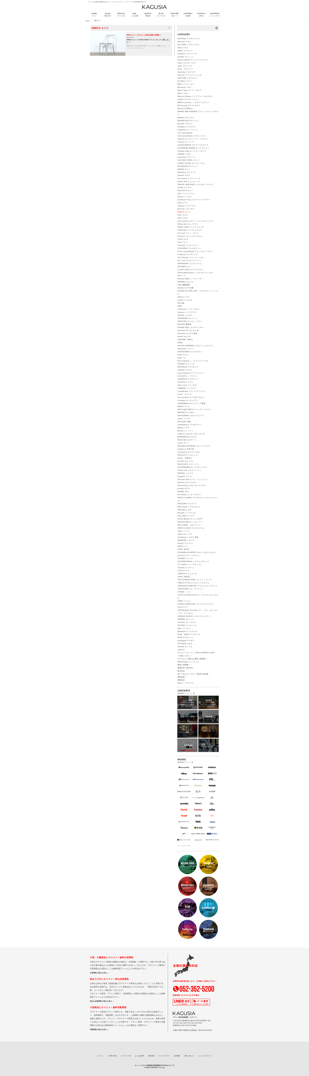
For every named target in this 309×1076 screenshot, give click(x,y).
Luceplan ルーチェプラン (188, 400)
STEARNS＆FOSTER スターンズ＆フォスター (197, 552)
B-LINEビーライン (185, 81)
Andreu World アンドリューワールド (193, 60)
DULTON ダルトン (185, 190)
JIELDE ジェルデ (185, 315)
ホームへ (100, 1056)
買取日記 (181, 680)
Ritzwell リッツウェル (187, 513)
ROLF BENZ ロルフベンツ (189, 525)
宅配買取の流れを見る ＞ (99, 1029)
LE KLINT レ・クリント (187, 376)
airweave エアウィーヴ (187, 54)
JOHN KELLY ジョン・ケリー (190, 321)
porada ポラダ (184, 488)
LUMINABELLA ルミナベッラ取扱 (191, 403)
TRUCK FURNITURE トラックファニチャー (196, 604)
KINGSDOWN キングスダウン (190, 352)
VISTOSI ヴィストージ (187, 625)
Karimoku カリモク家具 (187, 333)
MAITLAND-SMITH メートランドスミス (194, 409)
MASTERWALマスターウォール (191, 416)
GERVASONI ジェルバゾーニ (190, 263)
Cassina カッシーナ (186, 142)
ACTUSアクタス (184, 42)
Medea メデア (184, 428)
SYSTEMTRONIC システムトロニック (193, 561)
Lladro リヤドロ (185, 394)
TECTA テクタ (184, 571)
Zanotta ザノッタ (185, 647)
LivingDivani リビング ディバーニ (192, 391)
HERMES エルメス (185, 282)
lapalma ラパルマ (185, 370)
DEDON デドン (184, 169)
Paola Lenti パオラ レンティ (189, 470)
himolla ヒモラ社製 (185, 288)
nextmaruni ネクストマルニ (189, 452)
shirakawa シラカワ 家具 (188, 537)
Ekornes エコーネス (186, 209)
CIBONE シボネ (184, 154)
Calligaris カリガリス (186, 127)
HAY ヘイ (181, 276)
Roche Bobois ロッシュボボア (190, 519)
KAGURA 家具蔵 (184, 324)
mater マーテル (184, 419)
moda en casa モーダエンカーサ (191, 434)
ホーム (88, 20)
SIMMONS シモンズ (186, 540)
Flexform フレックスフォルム (190, 236)
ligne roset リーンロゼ (187, 385)
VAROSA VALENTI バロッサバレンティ (194, 616)
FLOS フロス (183, 239)
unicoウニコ (183, 607)
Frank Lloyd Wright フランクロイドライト (195, 251)
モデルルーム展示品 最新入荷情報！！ (193, 659)
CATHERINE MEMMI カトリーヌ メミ (193, 148)
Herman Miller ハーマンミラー (190, 279)
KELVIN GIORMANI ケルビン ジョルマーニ (196, 346)
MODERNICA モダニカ (187, 437)
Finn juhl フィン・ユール (188, 233)
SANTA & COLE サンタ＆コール (191, 528)
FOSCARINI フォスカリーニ (189, 248)
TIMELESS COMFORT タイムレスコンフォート (198, 586)
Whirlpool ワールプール (187, 631)
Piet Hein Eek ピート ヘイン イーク (192, 479)
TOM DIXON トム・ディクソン (190, 589)
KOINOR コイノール (186, 364)
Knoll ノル (182, 358)
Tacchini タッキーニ (186, 568)
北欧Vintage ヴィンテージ (188, 662)
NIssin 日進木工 (185, 458)
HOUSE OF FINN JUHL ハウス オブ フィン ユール (198, 292)
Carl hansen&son (185, 133)
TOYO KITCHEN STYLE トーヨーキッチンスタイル (198, 596)
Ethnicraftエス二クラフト (188, 224)
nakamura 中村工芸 (186, 449)
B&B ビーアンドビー (186, 84)
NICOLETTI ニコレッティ (188, 455)
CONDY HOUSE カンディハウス (191, 163)
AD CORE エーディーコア (188, 45)
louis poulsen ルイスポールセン (191, 397)
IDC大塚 (181, 303)
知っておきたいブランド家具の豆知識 (193, 674)
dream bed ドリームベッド (189, 181)
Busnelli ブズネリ (185, 124)
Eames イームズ (184, 197)
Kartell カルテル (184, 336)
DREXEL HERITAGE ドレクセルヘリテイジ (196, 184)
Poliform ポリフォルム (187, 482)
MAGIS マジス (184, 406)
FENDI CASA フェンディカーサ (191, 227)
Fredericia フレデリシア (188, 254)
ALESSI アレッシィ (186, 57)
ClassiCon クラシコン (187, 157)
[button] (175, 16)
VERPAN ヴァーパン (186, 619)
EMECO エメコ (184, 212)
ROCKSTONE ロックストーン (190, 522)
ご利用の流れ (112, 1056)
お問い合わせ (188, 1056)
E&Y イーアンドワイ (186, 194)
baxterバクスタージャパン (188, 99)
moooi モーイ (183, 443)
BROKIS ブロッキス (186, 118)
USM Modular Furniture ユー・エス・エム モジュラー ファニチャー (197, 611)
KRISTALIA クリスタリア (188, 367)
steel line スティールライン (189, 555)
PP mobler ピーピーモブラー (190, 495)
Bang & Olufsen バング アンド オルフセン (195, 96)
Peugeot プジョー (185, 476)
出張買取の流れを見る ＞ (99, 973)
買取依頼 (181, 677)
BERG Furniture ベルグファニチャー (194, 102)
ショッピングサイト (205, 1056)
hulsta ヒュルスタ (185, 300)
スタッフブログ (164, 1056)
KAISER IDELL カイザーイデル (190, 327)
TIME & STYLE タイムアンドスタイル (193, 583)
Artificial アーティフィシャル (190, 75)
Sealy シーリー (184, 531)
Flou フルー (182, 242)
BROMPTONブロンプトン (188, 121)
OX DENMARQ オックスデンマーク (192, 467)
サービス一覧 (126, 1056)
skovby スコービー (185, 543)
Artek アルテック (185, 69)
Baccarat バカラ (184, 87)
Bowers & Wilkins (185, 108)
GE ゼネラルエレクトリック (189, 260)
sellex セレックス (185, 534)
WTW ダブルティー (186, 637)
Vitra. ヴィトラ (184, 628)
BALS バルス (183, 93)
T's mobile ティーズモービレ (190, 564)
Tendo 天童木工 (184, 577)
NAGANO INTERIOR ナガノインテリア (194, 446)
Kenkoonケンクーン (186, 349)
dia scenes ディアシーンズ (189, 178)
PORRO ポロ (183, 492)
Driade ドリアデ (184, 187)
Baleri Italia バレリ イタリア (189, 90)
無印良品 (181, 671)
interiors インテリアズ (187, 312)
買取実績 (151, 1056)
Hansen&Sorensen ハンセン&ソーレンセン (196, 273)
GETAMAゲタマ (184, 267)
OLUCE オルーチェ (186, 461)
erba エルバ (183, 215)
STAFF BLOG (183, 549)
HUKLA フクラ (184, 297)
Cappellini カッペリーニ (188, 130)
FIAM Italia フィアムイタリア (190, 230)
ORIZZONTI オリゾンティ (188, 464)
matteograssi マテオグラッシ (190, 425)
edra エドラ (183, 203)
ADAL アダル (183, 48)
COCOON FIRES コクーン (189, 160)
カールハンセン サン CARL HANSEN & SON (196, 653)
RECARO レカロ (184, 510)
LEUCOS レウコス (185, 382)
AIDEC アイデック (185, 51)
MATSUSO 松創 (184, 422)
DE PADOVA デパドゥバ (188, 166)
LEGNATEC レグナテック (188, 379)
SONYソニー (183, 546)
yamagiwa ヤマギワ (186, 640)
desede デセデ (184, 175)
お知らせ (181, 650)
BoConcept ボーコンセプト (189, 105)
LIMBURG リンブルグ (187, 388)
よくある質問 (139, 1056)
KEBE (180, 343)
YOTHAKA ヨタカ (185, 644)
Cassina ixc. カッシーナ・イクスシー (193, 139)
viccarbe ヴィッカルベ (187, 622)
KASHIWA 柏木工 (185, 339)
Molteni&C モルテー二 (187, 440)
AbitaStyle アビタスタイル (189, 38)
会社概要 (177, 1056)
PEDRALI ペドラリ (185, 473)
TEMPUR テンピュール (187, 574)
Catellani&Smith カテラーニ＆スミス (193, 145)
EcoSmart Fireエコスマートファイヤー (194, 200)
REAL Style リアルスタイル (189, 507)
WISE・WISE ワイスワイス (189, 634)
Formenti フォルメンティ (188, 245)
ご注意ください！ (185, 656)
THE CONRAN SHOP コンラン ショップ (194, 580)
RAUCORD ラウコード (187, 504)
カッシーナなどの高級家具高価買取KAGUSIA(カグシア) (154, 1065)
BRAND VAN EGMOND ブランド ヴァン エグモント (198, 112)
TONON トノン (185, 592)
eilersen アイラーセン (187, 206)
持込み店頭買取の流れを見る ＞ (102, 1001)
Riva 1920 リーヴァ (186, 516)
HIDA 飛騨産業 (184, 285)
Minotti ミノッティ (185, 431)
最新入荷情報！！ (185, 665)
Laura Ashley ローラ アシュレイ (191, 373)
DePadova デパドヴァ (187, 172)
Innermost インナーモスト (189, 309)
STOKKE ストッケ (185, 558)
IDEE (180, 306)
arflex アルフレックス (187, 63)
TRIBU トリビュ (184, 601)
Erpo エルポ (183, 218)
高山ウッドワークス (186, 683)
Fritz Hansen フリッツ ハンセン (191, 257)
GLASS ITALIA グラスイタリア (190, 270)
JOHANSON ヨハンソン (187, 318)
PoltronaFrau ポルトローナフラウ (192, 485)
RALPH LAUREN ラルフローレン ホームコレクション (198, 499)
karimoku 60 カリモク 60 (188, 330)
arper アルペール (185, 66)
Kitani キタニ (183, 355)
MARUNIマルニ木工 (186, 412)
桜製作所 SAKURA (185, 668)
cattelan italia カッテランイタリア (192, 151)
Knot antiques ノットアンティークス (193, 361)
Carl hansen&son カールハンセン (192, 136)
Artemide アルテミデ (186, 72)
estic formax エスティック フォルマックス (195, 221)
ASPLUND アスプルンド (188, 78)
